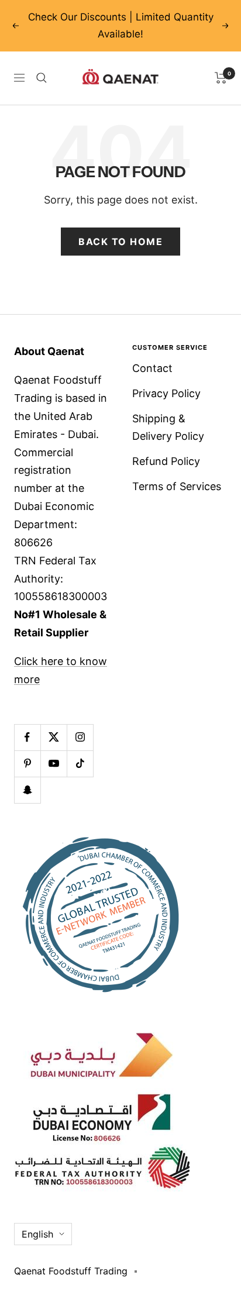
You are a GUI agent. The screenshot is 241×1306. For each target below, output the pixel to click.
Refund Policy (166, 461)
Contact (152, 368)
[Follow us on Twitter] (53, 737)
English (37, 1234)
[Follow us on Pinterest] (27, 763)
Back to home (120, 241)
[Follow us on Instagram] (80, 737)
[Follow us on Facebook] (27, 737)
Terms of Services (176, 486)
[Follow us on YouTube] (53, 763)
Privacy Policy (166, 393)
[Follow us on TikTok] (80, 763)
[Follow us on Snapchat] (27, 790)
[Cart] (221, 78)
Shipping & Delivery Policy (168, 427)
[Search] (41, 78)
